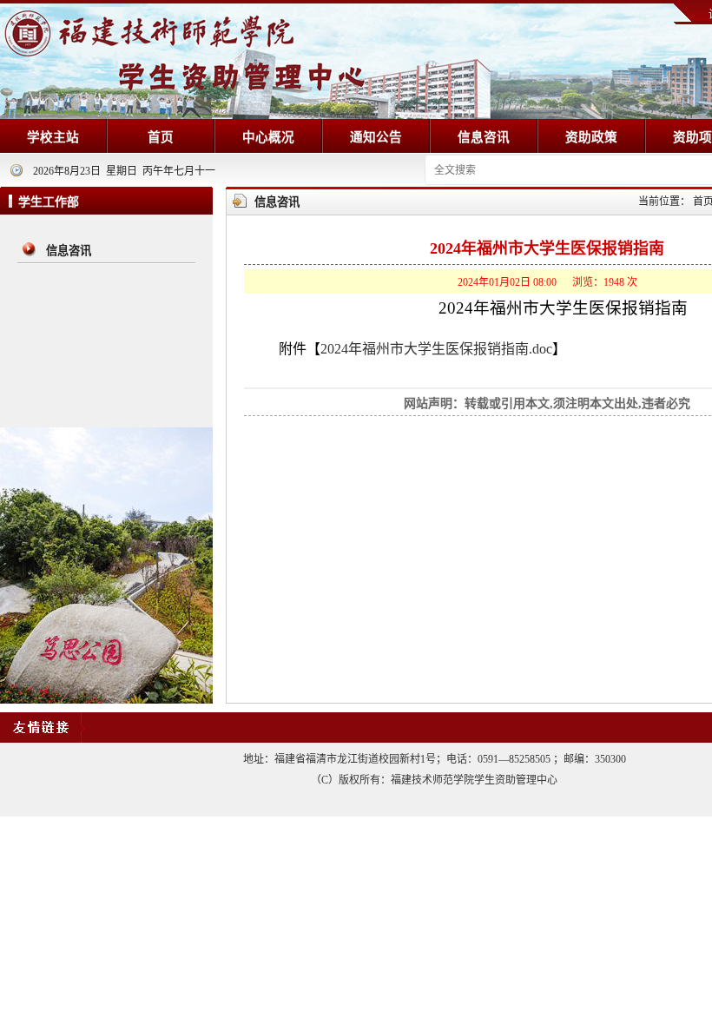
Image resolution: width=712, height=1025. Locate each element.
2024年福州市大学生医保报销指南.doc (436, 348)
